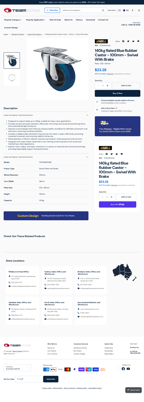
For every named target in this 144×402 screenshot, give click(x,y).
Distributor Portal (80, 348)
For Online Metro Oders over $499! (115, 131)
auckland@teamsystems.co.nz (91, 317)
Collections (109, 348)
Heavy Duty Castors (35, 34)
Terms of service (70, 388)
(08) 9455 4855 (53, 315)
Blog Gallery (109, 354)
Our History (51, 351)
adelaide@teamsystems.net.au (23, 319)
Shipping (110, 74)
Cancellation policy (95, 388)
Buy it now (117, 93)
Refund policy (58, 388)
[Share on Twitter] (128, 41)
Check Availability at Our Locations (113, 103)
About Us (50, 348)
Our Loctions (52, 354)
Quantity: (98, 80)
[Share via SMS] (138, 41)
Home (6, 34)
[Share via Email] (133, 41)
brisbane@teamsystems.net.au (92, 288)
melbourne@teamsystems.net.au (23, 286)
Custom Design (79, 354)
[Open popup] (116, 108)
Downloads (109, 351)
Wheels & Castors (17, 34)
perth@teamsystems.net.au (57, 319)
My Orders (78, 351)
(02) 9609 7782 (53, 285)
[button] (132, 10)
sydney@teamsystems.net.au (58, 288)
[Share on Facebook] (123, 41)
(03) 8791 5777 (16, 282)
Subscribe (51, 379)
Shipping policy (82, 388)
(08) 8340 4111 (16, 315)
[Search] (104, 10)
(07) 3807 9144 (86, 285)
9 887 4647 (84, 313)
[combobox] (84, 10)
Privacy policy (47, 388)
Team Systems (17, 351)
